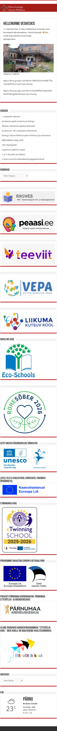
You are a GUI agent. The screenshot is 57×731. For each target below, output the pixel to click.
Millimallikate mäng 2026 (12, 140)
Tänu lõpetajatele (9, 145)
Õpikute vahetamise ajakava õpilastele (18, 126)
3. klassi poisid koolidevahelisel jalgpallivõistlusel (23, 159)
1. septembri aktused (11, 116)
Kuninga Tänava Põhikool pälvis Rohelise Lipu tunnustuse (26, 135)
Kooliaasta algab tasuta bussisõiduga (18, 121)
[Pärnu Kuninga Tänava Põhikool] (28, 7)
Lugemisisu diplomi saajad (13, 150)
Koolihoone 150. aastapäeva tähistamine (19, 131)
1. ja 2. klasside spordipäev (13, 154)
